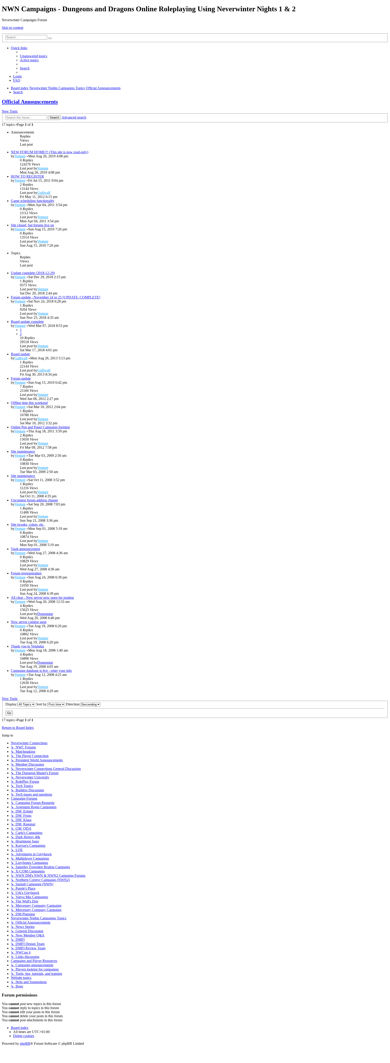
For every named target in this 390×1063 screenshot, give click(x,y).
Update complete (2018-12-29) (33, 273)
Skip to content (12, 28)
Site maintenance (23, 451)
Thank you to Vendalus (27, 646)
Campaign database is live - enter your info (41, 671)
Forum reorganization (26, 573)
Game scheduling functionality (32, 201)
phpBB (25, 1043)
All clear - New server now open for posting (42, 597)
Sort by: (41, 704)
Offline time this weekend (29, 403)
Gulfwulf (43, 193)
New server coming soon (28, 622)
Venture (20, 156)
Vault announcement (25, 549)
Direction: (73, 704)
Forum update (21, 378)
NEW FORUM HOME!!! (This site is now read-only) (49, 152)
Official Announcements (30, 102)
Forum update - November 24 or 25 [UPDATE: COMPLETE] (55, 297)
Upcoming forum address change (34, 500)
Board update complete (27, 322)
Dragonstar (45, 614)
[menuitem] (33, 56)
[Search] (50, 38)
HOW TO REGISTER (27, 176)
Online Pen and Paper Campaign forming (40, 427)
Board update (20, 354)
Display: (11, 704)
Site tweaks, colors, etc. (27, 524)
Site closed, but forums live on (32, 225)
